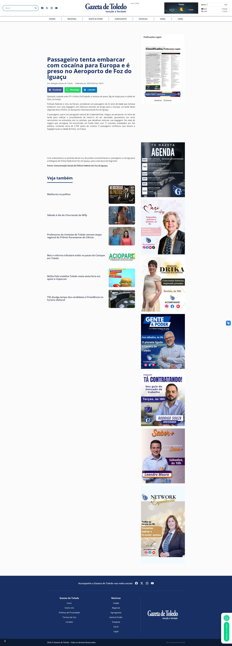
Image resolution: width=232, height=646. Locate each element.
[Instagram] (52, 8)
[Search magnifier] (35, 8)
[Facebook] (42, 8)
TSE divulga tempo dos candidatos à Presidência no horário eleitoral (75, 298)
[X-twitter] (47, 8)
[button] (55, 90)
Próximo (167, 100)
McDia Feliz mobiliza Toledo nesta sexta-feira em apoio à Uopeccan (73, 278)
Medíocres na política (58, 194)
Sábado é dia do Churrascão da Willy (67, 215)
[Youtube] (56, 8)
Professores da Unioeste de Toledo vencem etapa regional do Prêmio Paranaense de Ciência (74, 236)
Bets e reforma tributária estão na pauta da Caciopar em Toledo (76, 257)
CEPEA (137, 3)
